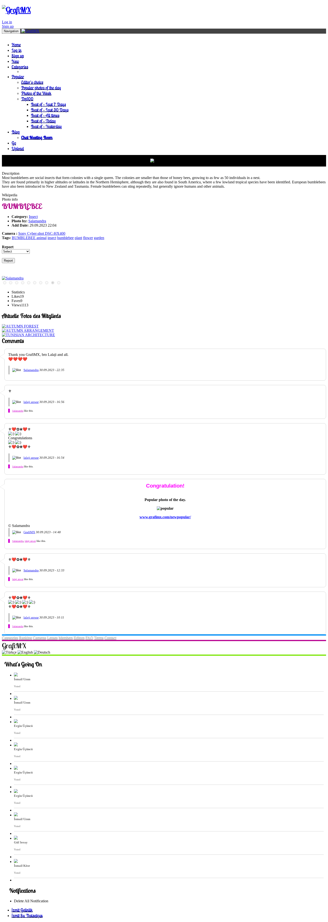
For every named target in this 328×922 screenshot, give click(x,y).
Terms (98, 638)
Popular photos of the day (41, 87)
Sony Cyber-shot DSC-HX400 (41, 233)
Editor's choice (32, 82)
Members (66, 638)
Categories (20, 66)
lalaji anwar (31, 402)
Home (16, 44)
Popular (18, 76)
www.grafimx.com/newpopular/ (165, 517)
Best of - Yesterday (46, 126)
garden (99, 238)
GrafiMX (29, 532)
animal (41, 238)
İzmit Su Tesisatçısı (27, 915)
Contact (110, 638)
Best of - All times (45, 115)
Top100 (27, 98)
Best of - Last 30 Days (49, 109)
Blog (16, 132)
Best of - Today (43, 121)
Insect (33, 217)
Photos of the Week (36, 93)
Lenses (52, 638)
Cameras (39, 638)
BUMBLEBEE (24, 238)
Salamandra (37, 221)
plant (78, 238)
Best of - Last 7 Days (48, 104)
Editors (79, 638)
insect (52, 238)
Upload (18, 148)
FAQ (89, 638)
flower (88, 238)
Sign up (8, 26)
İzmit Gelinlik (22, 910)
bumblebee (65, 238)
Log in (7, 22)
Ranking (25, 638)
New (15, 61)
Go (14, 143)
